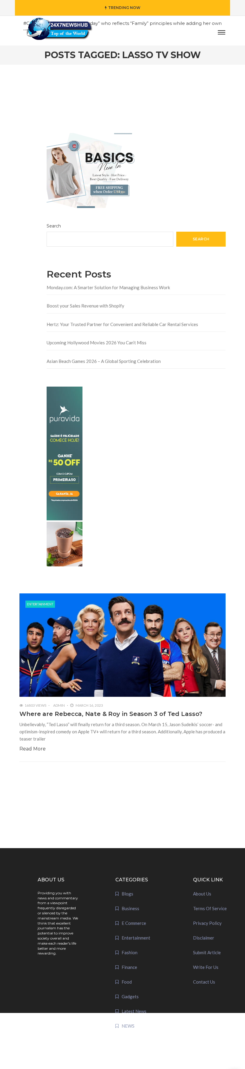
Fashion (129, 952)
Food (127, 981)
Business (130, 908)
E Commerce (134, 923)
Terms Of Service (210, 908)
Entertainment (40, 604)
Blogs (127, 893)
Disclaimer (203, 937)
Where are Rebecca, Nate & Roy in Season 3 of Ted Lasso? (110, 713)
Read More (32, 749)
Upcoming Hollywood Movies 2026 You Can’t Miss (96, 342)
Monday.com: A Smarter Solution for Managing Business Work (108, 287)
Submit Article (207, 952)
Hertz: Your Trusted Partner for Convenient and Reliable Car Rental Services (122, 324)
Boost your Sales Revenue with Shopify (85, 305)
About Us (202, 893)
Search (54, 226)
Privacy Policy (207, 923)
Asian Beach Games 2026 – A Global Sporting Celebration (104, 361)
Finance (129, 967)
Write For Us (205, 967)
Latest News (134, 1011)
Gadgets (130, 996)
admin (59, 705)
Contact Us (204, 981)
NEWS (128, 1026)
